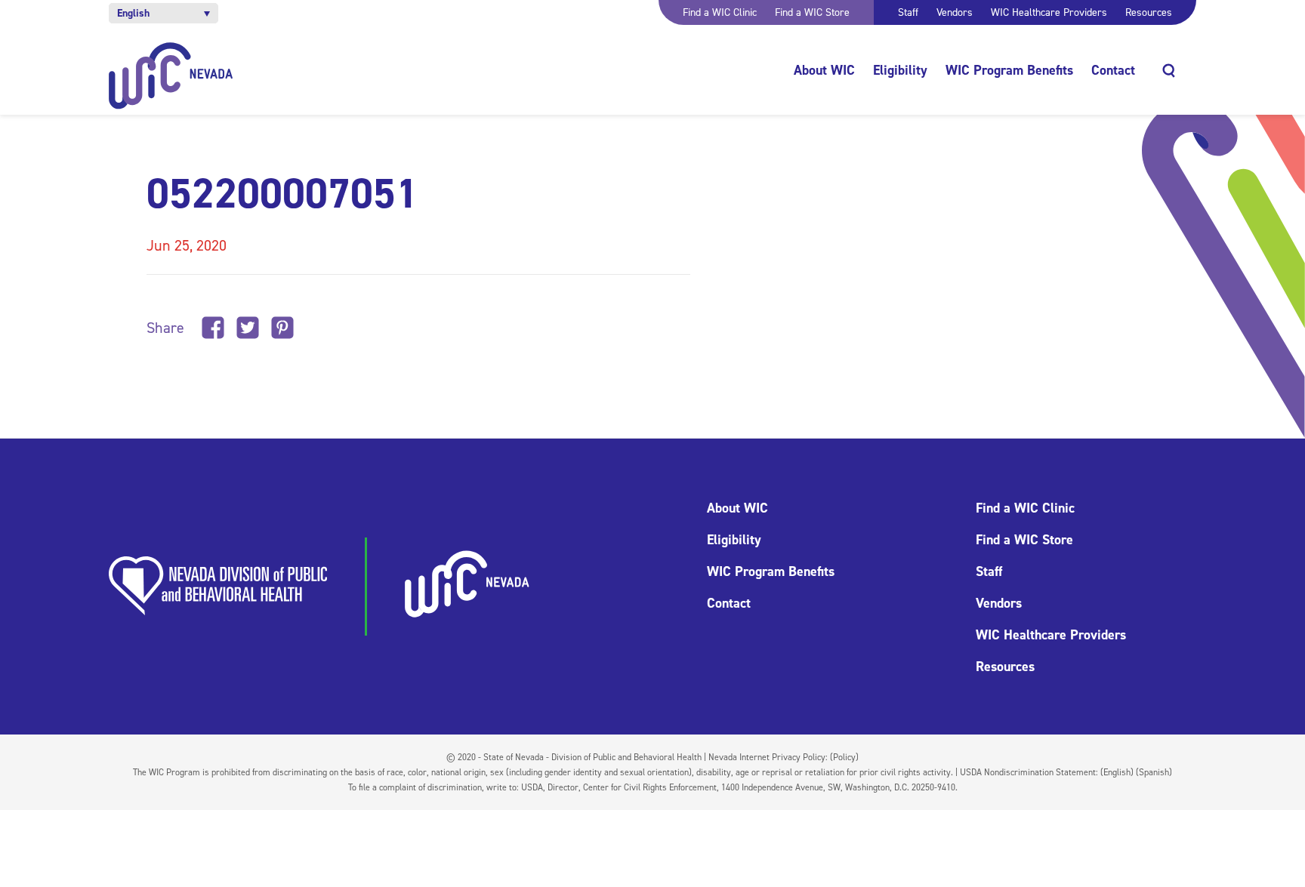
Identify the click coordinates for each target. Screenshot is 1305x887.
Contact (1113, 70)
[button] (163, 13)
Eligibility (900, 70)
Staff (908, 12)
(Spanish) (1154, 772)
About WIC (824, 70)
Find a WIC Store (812, 12)
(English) (1117, 772)
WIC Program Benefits (1009, 70)
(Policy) (844, 757)
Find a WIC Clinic (720, 12)
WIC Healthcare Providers (1049, 12)
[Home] (171, 76)
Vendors (954, 12)
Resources (1148, 12)
